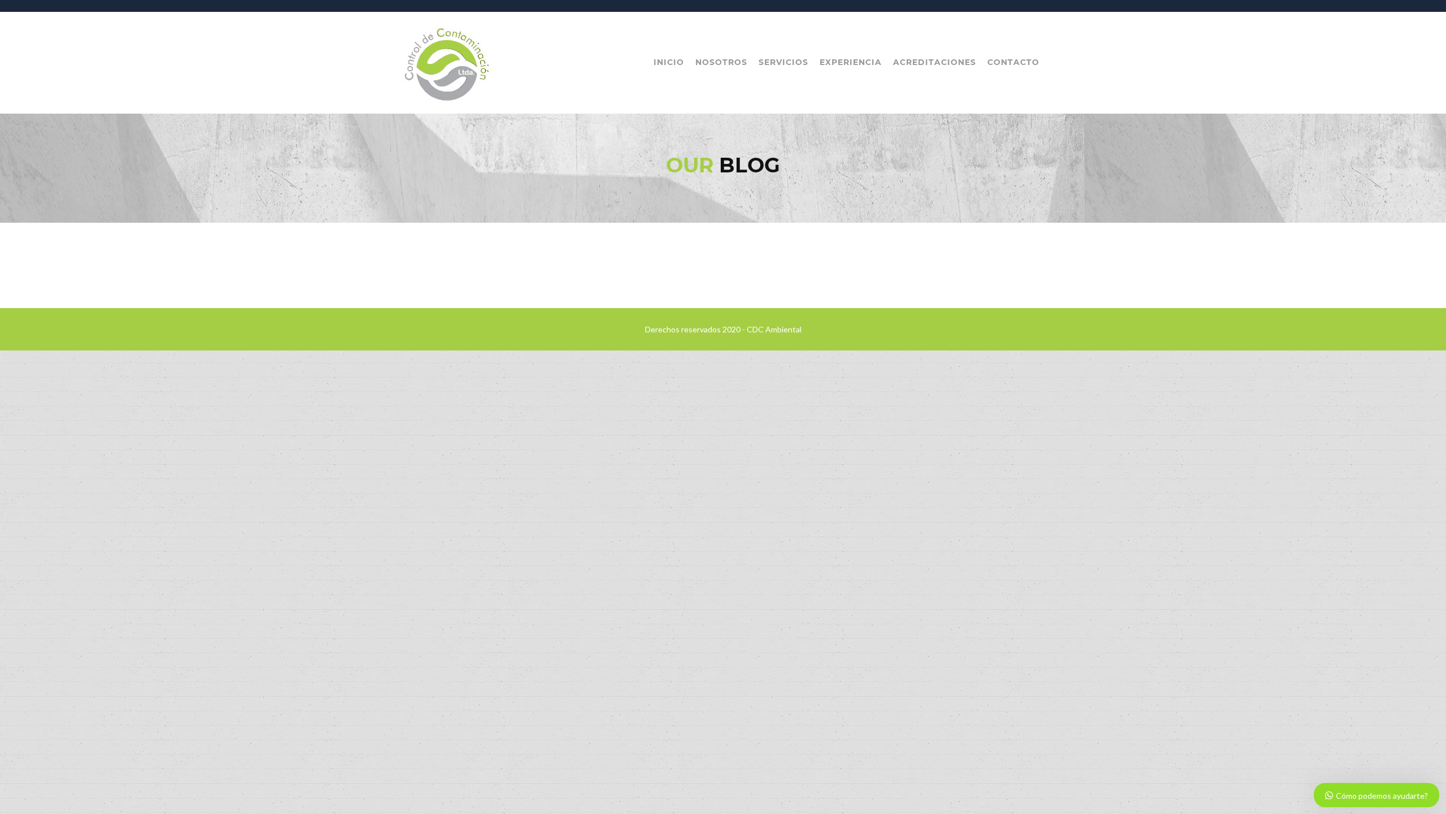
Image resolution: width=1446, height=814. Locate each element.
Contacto (1013, 62)
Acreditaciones (934, 62)
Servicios (783, 62)
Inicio (669, 62)
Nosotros (721, 62)
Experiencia (851, 62)
